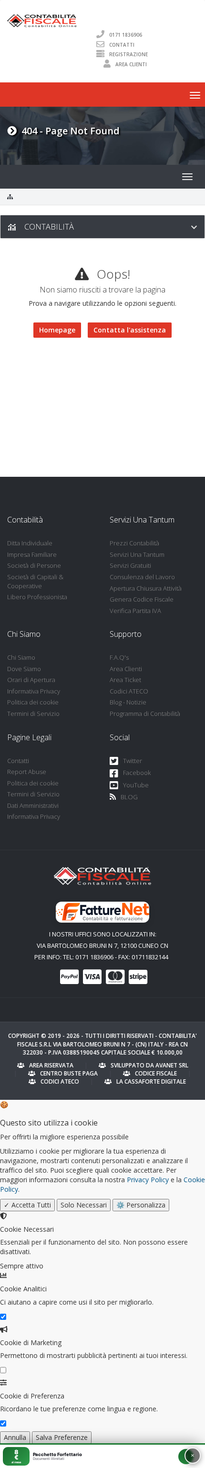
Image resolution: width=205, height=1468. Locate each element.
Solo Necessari (84, 1204)
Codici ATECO (129, 691)
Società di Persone (34, 565)
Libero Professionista (37, 597)
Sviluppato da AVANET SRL (149, 1065)
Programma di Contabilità (145, 713)
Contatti (121, 44)
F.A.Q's (119, 657)
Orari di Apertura (31, 679)
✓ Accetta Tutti (27, 1204)
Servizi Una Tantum (137, 554)
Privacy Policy (148, 1179)
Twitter (132, 760)
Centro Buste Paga (69, 1073)
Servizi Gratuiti (130, 565)
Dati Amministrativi (33, 805)
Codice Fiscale (156, 1073)
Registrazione (128, 54)
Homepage (57, 329)
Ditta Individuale (29, 543)
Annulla (15, 1437)
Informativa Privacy (33, 691)
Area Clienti (131, 64)
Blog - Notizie (128, 702)
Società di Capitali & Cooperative (35, 581)
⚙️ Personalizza (140, 1204)
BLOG (129, 797)
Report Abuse (26, 771)
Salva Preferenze (62, 1437)
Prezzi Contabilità (134, 543)
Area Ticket (125, 679)
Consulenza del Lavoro (142, 577)
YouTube (136, 785)
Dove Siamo (24, 668)
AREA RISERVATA (51, 1065)
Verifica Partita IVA (135, 610)
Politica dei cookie (33, 702)
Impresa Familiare (32, 554)
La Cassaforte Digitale (151, 1081)
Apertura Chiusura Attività (146, 588)
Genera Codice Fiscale (142, 599)
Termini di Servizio (33, 713)
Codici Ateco (60, 1081)
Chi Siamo (21, 657)
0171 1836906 (125, 34)
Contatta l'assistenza (129, 329)
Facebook (137, 772)
